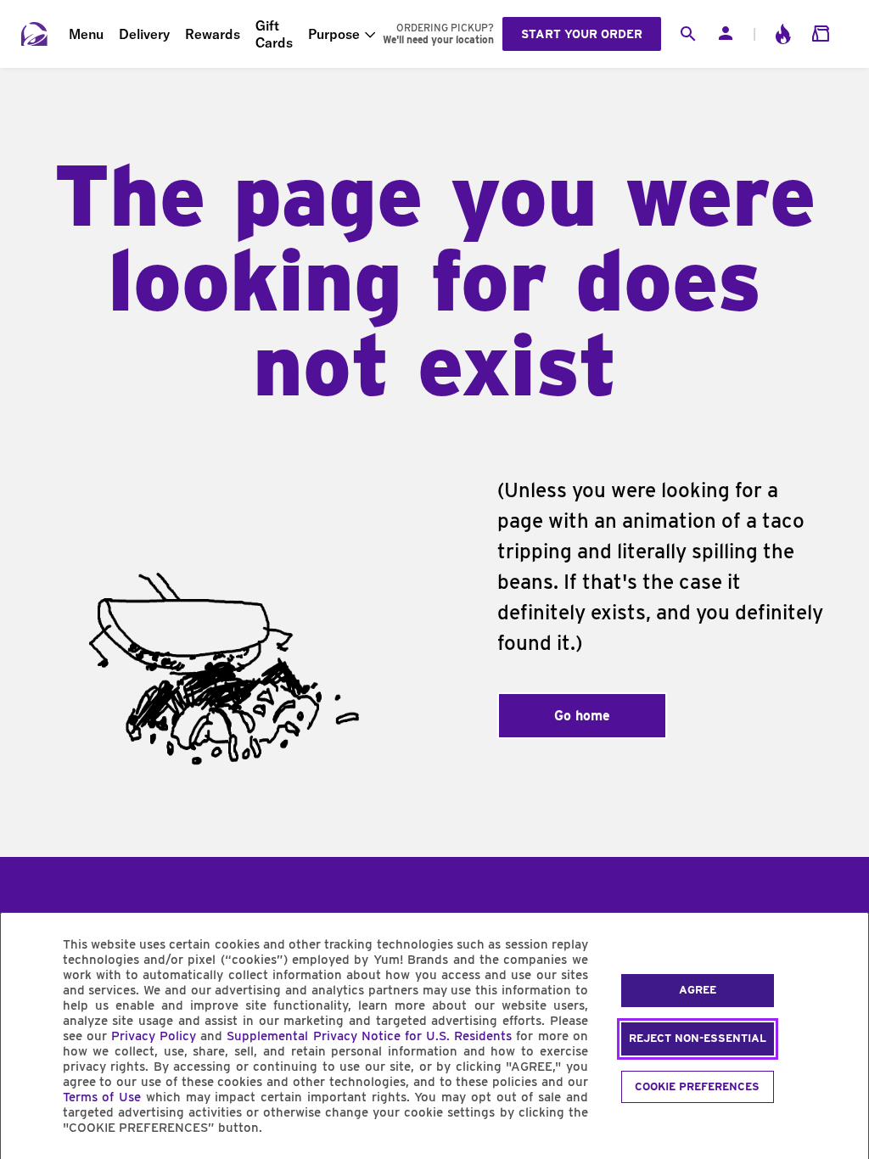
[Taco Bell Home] (34, 34)
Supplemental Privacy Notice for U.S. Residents (369, 1036)
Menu (86, 33)
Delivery (144, 33)
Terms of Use (102, 1097)
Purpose (334, 33)
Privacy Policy (153, 1036)
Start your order (581, 34)
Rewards (212, 33)
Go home (582, 716)
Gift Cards (274, 34)
